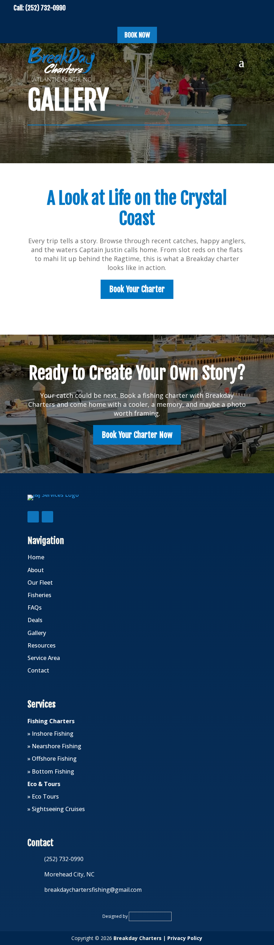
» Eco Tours (43, 796)
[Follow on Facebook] (33, 516)
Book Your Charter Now (137, 435)
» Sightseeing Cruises (56, 809)
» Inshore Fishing (50, 734)
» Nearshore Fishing (54, 746)
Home (35, 557)
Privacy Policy (184, 938)
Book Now (137, 35)
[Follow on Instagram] (47, 516)
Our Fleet (40, 582)
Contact (38, 670)
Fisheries (39, 595)
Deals (34, 620)
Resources (41, 645)
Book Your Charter (137, 289)
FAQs (34, 607)
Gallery (36, 633)
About (35, 570)
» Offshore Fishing (52, 758)
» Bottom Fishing (50, 771)
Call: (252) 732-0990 (40, 8)
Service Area (43, 658)
